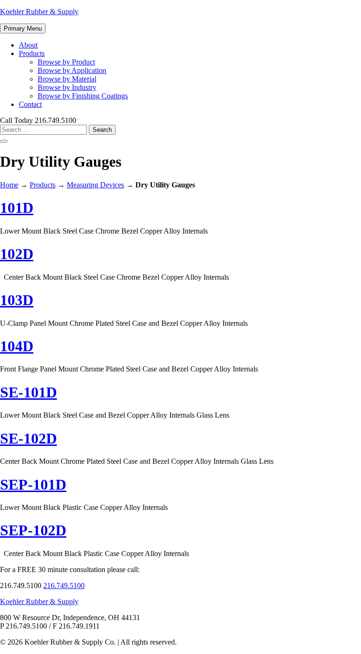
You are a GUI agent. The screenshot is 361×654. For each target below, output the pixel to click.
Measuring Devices (95, 185)
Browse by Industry (67, 87)
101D (16, 207)
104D (16, 346)
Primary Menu (23, 28)
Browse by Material (67, 79)
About (28, 45)
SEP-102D (33, 530)
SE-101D (28, 392)
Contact (30, 104)
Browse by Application (72, 70)
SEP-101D (33, 484)
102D (16, 253)
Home (9, 185)
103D (16, 299)
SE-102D (28, 438)
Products (32, 53)
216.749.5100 (64, 585)
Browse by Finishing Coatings (83, 96)
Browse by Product (66, 62)
